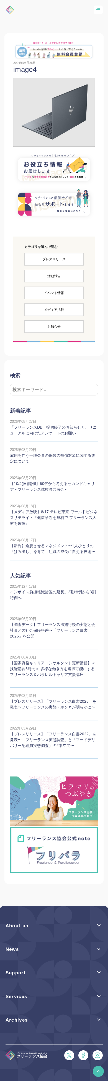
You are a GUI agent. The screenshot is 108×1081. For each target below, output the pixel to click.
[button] (98, 1071)
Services (16, 996)
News (12, 949)
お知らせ (54, 327)
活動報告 (54, 276)
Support (16, 972)
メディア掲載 (54, 310)
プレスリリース (54, 259)
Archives (17, 1020)
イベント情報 (54, 293)
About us (17, 925)
